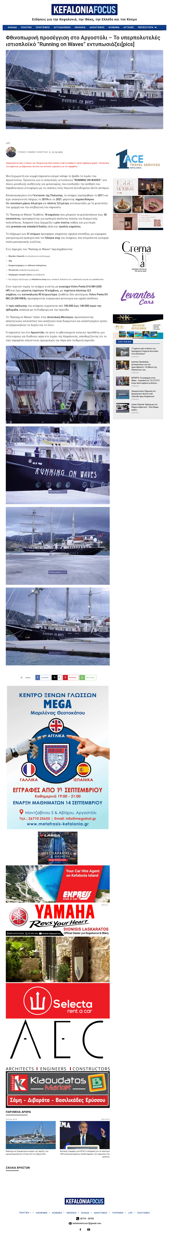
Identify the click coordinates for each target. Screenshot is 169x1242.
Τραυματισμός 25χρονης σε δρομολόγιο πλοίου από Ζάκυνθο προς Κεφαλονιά (143, 393)
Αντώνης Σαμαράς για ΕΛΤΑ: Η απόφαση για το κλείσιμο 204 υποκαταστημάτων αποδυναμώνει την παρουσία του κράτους (85, 1154)
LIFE (8, 143)
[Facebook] (80, 1229)
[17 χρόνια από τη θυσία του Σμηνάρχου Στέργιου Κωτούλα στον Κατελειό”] (122, 351)
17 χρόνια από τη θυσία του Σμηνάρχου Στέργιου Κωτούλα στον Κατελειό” (144, 351)
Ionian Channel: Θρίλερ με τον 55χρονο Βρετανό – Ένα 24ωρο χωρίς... (145, 407)
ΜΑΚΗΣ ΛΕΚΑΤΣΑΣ (38, 152)
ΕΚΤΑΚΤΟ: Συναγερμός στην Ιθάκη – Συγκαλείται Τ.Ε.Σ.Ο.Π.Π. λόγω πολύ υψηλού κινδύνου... (145, 380)
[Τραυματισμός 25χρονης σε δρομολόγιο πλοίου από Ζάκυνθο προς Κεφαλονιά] (122, 394)
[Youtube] (88, 1229)
